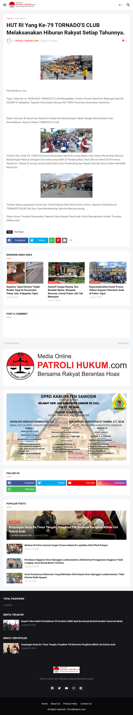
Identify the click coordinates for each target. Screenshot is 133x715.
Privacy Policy (70, 703)
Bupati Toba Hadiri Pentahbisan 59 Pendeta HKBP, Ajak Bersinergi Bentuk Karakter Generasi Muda (72, 621)
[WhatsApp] (52, 240)
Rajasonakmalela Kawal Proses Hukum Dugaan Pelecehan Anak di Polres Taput (106, 290)
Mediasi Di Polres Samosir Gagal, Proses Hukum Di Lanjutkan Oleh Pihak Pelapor (66, 545)
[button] (4, 5)
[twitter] (59, 688)
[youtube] (66, 688)
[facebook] (52, 688)
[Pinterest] (58, 240)
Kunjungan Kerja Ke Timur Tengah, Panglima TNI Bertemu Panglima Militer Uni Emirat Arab (68, 644)
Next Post (123, 343)
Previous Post (12, 343)
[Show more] (71, 240)
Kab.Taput (20, 18)
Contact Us (86, 703)
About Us (55, 703)
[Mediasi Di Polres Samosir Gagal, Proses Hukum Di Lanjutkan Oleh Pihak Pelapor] (14, 549)
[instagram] (73, 688)
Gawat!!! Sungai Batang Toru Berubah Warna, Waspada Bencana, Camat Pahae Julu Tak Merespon (65, 291)
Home (9, 18)
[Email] (64, 240)
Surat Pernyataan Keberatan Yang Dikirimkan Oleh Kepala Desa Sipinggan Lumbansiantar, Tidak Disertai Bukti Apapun (74, 576)
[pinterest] (81, 688)
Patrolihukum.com (76, 709)
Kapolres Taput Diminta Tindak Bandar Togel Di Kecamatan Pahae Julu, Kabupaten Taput (23, 290)
